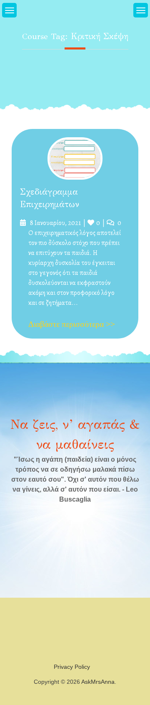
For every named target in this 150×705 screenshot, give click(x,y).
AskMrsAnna (98, 681)
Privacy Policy (72, 666)
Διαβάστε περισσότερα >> (71, 324)
